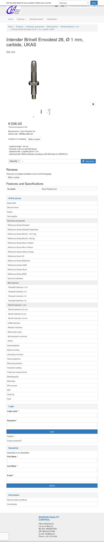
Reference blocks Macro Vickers (21, 243)
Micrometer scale (15, 332)
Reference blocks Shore (17, 269)
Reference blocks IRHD (17, 274)
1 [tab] (33, 117)
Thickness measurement (17, 372)
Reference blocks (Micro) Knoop (21, 251)
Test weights (12, 216)
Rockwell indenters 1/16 (18, 287)
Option (10, 340)
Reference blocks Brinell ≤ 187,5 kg (22, 234)
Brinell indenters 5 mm (17, 314)
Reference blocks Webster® (19, 260)
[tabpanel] (41, 112)
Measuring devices (14, 363)
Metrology (11, 381)
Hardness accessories (16, 220)
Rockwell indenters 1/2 (17, 300)
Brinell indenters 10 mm (17, 318)
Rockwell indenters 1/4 (17, 296)
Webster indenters (15, 327)
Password (11, 420)
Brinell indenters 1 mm (17, 305)
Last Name (11, 466)
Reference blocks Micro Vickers (20, 247)
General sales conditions (17, 499)
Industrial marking (14, 367)
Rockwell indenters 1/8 (17, 291)
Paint (9, 399)
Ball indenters (13, 283)
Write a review (34, 139)
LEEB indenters (14, 323)
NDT (9, 390)
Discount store (13, 207)
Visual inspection (14, 359)
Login (52, 431)
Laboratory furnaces (15, 354)
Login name (12, 411)
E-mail (9, 475)
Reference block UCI (16, 256)
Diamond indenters (15, 278)
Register (10, 436)
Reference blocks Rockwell (18, 225)
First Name (11, 456)
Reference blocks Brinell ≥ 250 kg (21, 238)
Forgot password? (14, 440)
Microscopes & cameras (17, 336)
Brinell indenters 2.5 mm (18, 309)
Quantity (13, 161)
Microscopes (12, 385)
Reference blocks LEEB (17, 265)
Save (94, 3)
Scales (9, 212)
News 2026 (11, 203)
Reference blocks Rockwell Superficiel (23, 229)
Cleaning (10, 394)
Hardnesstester (13, 345)
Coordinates (12, 504)
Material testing (13, 350)
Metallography (13, 376)
